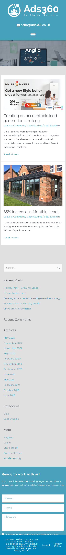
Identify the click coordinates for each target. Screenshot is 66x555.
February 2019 (12, 384)
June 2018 (9, 395)
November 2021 (13, 348)
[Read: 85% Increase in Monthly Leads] (33, 185)
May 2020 (9, 353)
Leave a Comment (14, 125)
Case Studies (34, 125)
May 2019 (9, 379)
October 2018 (11, 390)
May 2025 (9, 337)
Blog (6, 413)
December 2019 (13, 364)
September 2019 (13, 369)
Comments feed (13, 453)
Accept (46, 545)
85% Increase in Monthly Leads (31, 211)
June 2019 (9, 374)
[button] (33, 34)
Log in (7, 442)
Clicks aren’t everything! (17, 308)
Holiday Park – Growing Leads (21, 287)
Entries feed (11, 447)
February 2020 (12, 358)
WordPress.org (12, 458)
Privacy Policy (58, 544)
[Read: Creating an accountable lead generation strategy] (33, 94)
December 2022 (13, 343)
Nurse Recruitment (15, 293)
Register (8, 437)
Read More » (11, 154)
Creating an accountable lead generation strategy (30, 118)
